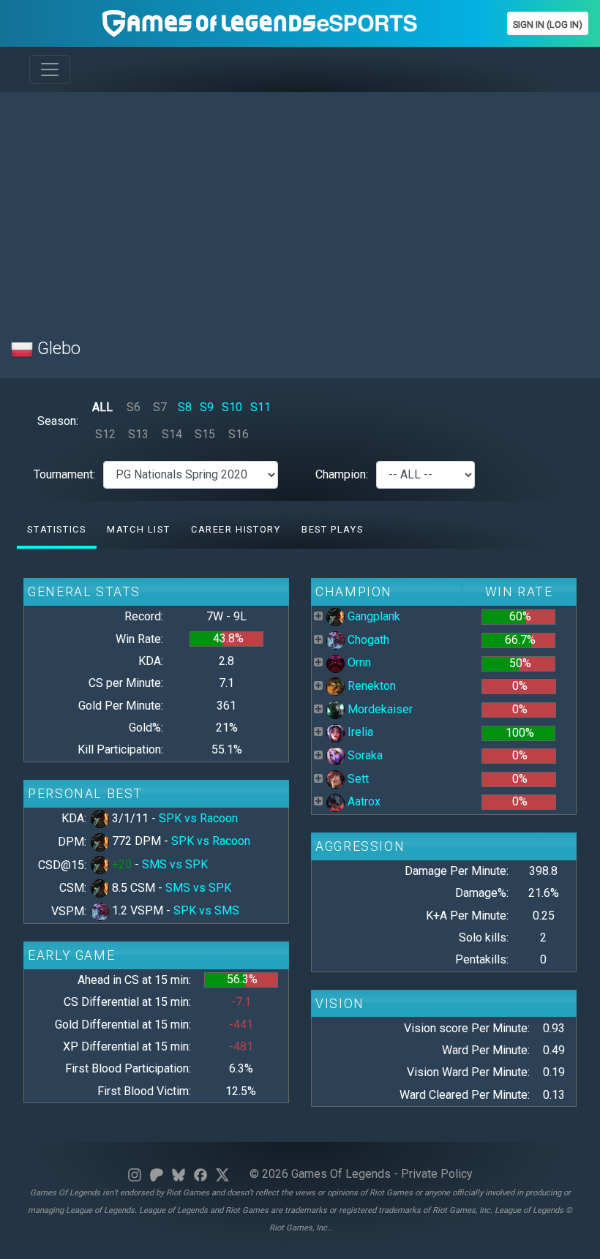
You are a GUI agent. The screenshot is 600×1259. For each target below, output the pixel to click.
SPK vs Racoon (198, 818)
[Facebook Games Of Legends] (200, 1174)
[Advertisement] (300, 206)
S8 (185, 407)
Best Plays (332, 529)
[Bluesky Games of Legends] (178, 1174)
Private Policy (437, 1174)
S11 (260, 407)
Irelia (359, 732)
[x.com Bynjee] (222, 1174)
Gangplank (372, 616)
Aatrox (362, 801)
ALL (102, 407)
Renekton (370, 686)
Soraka (364, 755)
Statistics (56, 529)
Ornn (358, 662)
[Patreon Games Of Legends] (156, 1174)
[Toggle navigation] (49, 69)
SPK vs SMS (206, 910)
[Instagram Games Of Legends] (134, 1174)
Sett (357, 779)
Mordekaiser (379, 709)
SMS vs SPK (175, 864)
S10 (232, 407)
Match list (138, 529)
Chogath (367, 640)
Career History (235, 529)
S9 (207, 407)
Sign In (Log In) (547, 24)
